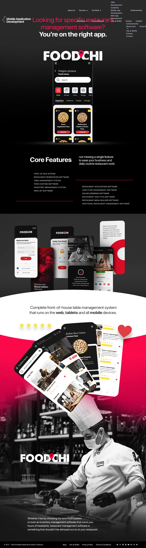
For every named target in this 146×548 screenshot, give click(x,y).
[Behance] (131, 544)
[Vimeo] (139, 544)
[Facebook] (117, 544)
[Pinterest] (125, 544)
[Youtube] (128, 544)
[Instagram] (120, 544)
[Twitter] (136, 544)
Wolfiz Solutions (37, 545)
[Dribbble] (134, 544)
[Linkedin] (123, 544)
